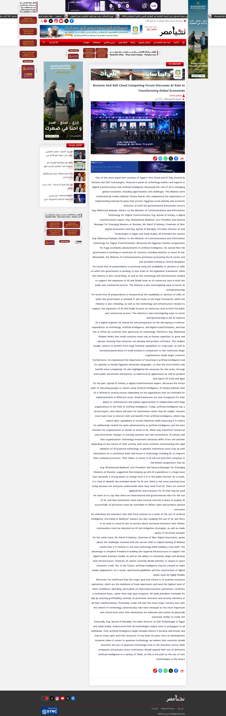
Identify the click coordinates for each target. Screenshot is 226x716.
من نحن (180, 708)
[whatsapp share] (165, 158)
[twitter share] (171, 158)
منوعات (86, 42)
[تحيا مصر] (172, 31)
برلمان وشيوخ (144, 42)
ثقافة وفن (122, 42)
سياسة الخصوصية (168, 708)
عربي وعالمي (109, 42)
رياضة (132, 42)
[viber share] (160, 158)
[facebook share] (176, 158)
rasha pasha (175, 96)
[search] (44, 42)
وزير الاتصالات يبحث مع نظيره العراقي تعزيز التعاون (131, 16)
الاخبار (176, 42)
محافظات (97, 42)
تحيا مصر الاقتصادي (162, 42)
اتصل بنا (155, 708)
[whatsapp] (155, 158)
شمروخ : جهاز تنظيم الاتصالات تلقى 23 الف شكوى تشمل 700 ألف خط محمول (66, 16)
